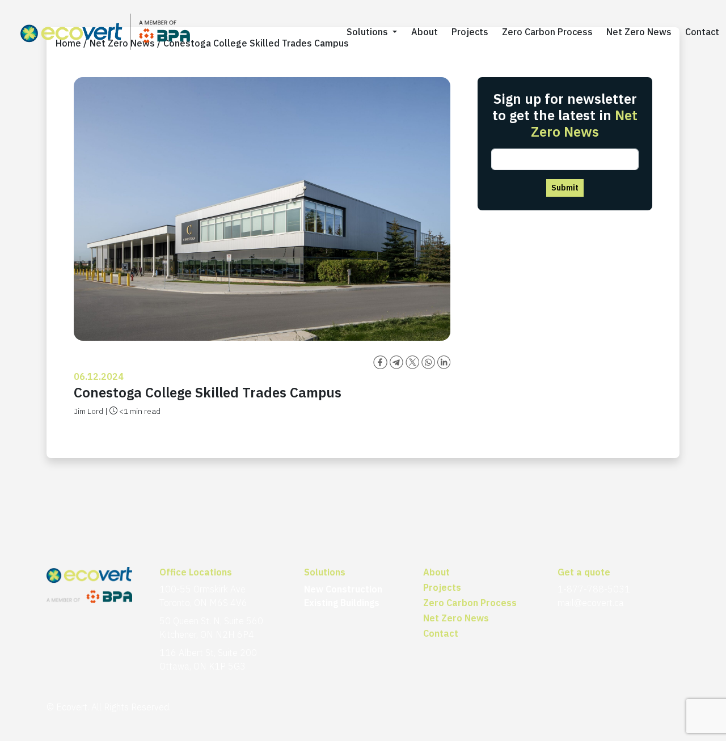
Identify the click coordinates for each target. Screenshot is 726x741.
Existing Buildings (341, 602)
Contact (702, 31)
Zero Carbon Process (547, 31)
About (424, 31)
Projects (469, 31)
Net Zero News (639, 31)
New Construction (343, 589)
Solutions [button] (368, 31)
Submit (565, 188)
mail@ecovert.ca (591, 602)
